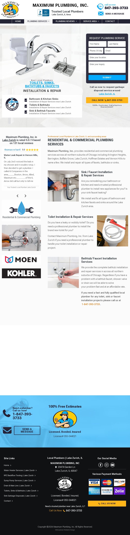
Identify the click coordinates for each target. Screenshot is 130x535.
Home (18, 21)
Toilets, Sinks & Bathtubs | (20, 491)
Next (25, 195)
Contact (110, 21)
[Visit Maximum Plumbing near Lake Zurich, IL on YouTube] (112, 465)
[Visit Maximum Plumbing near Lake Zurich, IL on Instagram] (106, 465)
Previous (17, 195)
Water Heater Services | (19, 470)
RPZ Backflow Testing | (19, 475)
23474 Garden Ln (66, 469)
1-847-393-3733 (91, 304)
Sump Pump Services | (19, 480)
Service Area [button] (90, 21)
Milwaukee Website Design (65, 530)
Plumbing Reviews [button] (65, 21)
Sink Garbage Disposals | (20, 496)
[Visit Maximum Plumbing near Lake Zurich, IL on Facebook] (100, 465)
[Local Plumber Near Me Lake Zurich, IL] (11, 9)
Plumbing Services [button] (37, 21)
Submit (107, 77)
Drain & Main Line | (17, 485)
